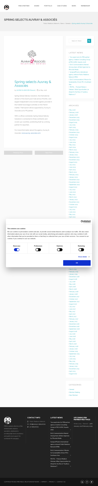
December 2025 (74, 117)
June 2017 (72, 309)
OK (77, 263)
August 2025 (73, 122)
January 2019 (73, 274)
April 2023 (72, 169)
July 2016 (72, 334)
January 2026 (73, 115)
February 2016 (73, 346)
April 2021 (72, 217)
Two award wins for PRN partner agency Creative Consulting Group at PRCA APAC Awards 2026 (79, 59)
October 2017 (73, 299)
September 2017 (74, 301)
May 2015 (72, 361)
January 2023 (73, 177)
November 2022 (74, 182)
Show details (82, 257)
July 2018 (72, 281)
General (71, 389)
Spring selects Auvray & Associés (33, 84)
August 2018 (73, 279)
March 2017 (72, 316)
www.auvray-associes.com (31, 133)
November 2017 (74, 296)
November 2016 (74, 326)
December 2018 (74, 276)
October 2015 (73, 351)
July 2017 (72, 306)
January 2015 (73, 366)
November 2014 (74, 369)
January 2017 (73, 321)
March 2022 (73, 197)
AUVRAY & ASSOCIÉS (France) (26, 90)
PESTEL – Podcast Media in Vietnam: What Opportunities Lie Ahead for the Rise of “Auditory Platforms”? (60, 462)
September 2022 (74, 184)
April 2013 (72, 371)
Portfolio (48, 6)
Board (36, 6)
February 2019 (73, 271)
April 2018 (72, 286)
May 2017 (72, 311)
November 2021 (74, 202)
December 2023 (74, 157)
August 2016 (73, 331)
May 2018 (72, 284)
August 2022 (73, 187)
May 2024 (72, 145)
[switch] (38, 249)
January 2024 (73, 155)
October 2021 (73, 204)
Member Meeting (74, 392)
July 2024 (72, 140)
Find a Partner (23, 6)
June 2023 (72, 167)
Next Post (48, 153)
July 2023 (72, 164)
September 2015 (74, 354)
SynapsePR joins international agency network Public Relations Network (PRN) (79, 74)
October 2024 (73, 135)
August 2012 (73, 374)
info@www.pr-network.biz (38, 424)
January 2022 (73, 199)
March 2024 (73, 150)
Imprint (44, 482)
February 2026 (73, 112)
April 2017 (72, 314)
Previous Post (18, 153)
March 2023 (73, 172)
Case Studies (62, 6)
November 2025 (74, 120)
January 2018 (73, 294)
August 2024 (73, 137)
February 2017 (73, 319)
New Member (73, 395)
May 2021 (72, 214)
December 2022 (74, 179)
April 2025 (72, 127)
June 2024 (72, 142)
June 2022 (72, 192)
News (74, 6)
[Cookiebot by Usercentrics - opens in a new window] (82, 221)
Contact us (61, 482)
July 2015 (72, 356)
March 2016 (73, 344)
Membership (85, 6)
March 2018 (73, 289)
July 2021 (72, 209)
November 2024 (74, 132)
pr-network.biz (34, 427)
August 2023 (73, 162)
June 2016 (72, 336)
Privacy (52, 482)
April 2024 (72, 147)
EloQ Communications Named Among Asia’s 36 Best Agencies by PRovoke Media (79, 67)
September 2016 (74, 329)
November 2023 (74, 160)
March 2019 (72, 269)
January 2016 (73, 349)
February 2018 (73, 291)
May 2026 (72, 110)
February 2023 (73, 174)
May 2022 (72, 194)
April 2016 (72, 341)
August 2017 (73, 304)
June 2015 (72, 359)
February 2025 (73, 130)
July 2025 (72, 125)
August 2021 (73, 207)
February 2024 (73, 152)
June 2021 (72, 212)
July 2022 (72, 189)
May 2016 (72, 339)
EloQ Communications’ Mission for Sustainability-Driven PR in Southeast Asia (80, 82)
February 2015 (73, 364)
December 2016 (74, 324)
